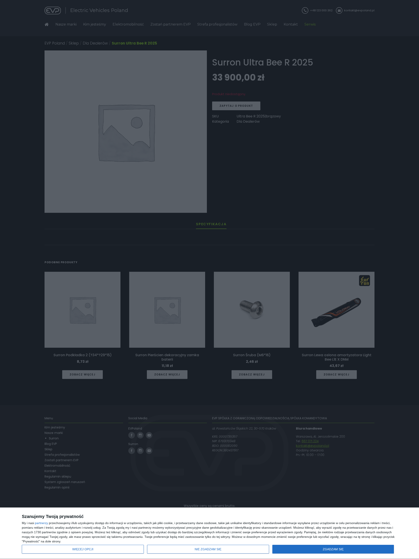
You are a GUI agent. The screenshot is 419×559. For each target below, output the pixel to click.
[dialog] (209, 533)
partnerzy (41, 523)
